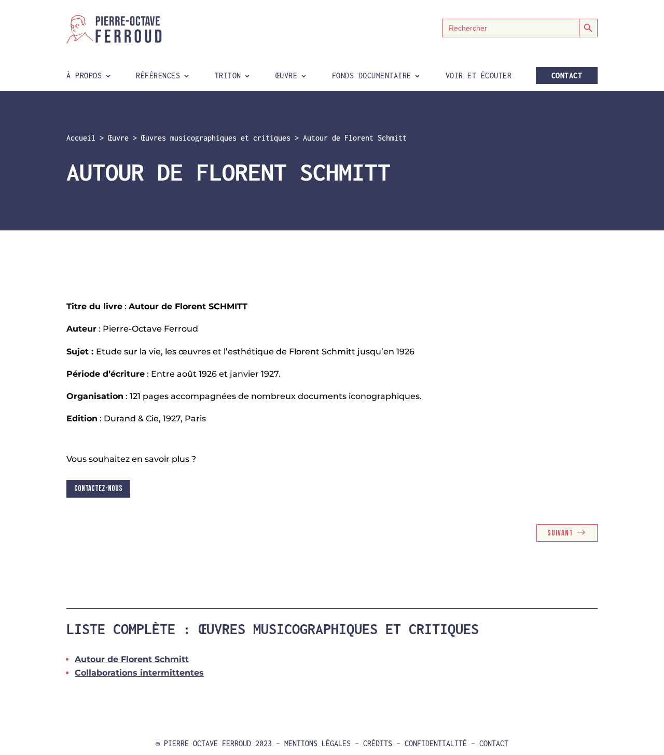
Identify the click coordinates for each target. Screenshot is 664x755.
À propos (84, 76)
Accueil (80, 137)
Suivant (560, 533)
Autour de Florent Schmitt (132, 659)
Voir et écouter (479, 76)
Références (158, 76)
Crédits (377, 743)
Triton (228, 76)
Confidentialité (436, 743)
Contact (567, 75)
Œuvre (286, 76)
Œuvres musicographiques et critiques (215, 137)
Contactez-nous (98, 488)
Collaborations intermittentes (139, 673)
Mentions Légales (317, 743)
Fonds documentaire (371, 76)
